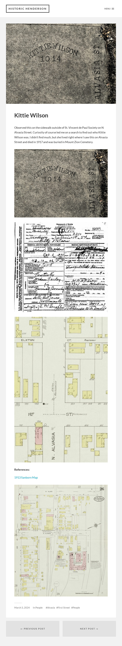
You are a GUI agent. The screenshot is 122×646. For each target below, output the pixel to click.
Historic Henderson (28, 8)
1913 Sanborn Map (26, 477)
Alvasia (51, 607)
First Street (64, 607)
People (39, 607)
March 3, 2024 (22, 607)
